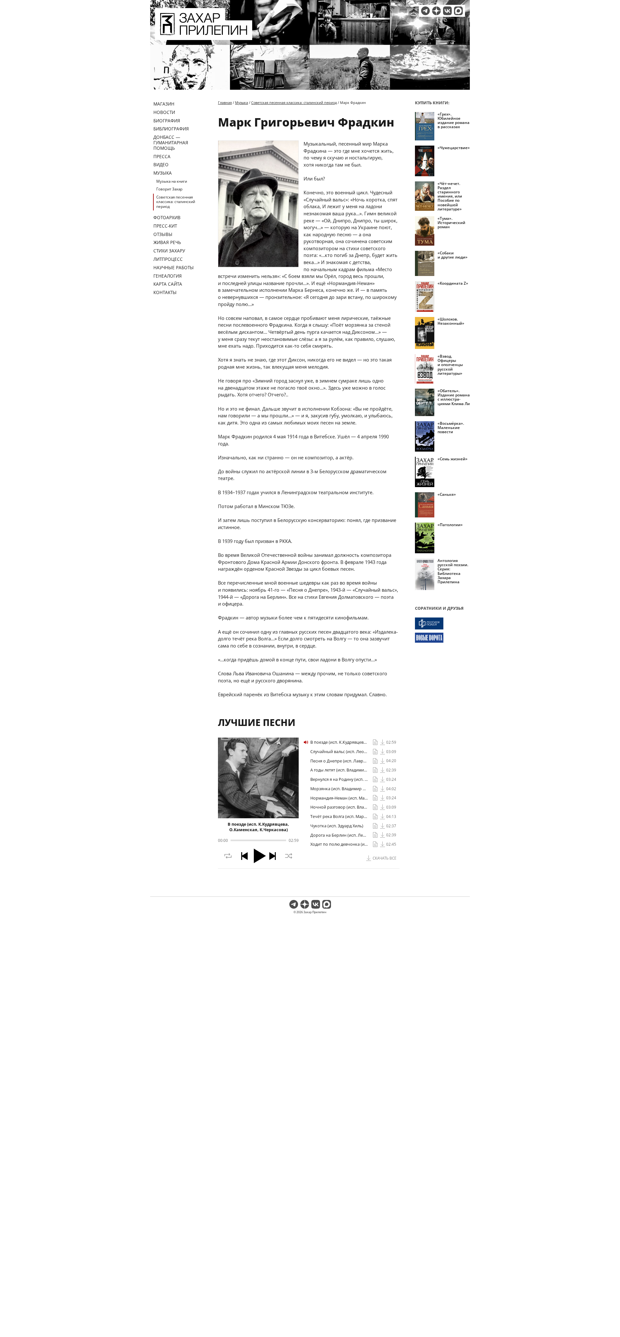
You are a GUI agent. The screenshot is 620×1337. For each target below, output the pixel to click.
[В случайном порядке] (288, 856)
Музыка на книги (171, 181)
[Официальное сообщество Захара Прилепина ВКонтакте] (447, 10)
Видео (161, 164)
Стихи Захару (169, 251)
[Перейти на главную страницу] (203, 36)
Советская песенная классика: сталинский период (175, 201)
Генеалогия (167, 276)
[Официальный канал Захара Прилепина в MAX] (458, 10)
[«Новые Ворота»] (442, 638)
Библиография (171, 129)
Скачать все (384, 858)
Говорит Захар (169, 189)
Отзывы (162, 234)
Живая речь (167, 242)
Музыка (162, 173)
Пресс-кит (165, 226)
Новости (164, 112)
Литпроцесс (168, 259)
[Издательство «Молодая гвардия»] (442, 623)
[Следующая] (272, 856)
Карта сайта (167, 284)
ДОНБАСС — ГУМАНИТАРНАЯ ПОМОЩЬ (170, 142)
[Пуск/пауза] (260, 856)
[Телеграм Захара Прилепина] (425, 10)
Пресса (161, 156)
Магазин (163, 104)
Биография (166, 120)
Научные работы (173, 267)
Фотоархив (167, 217)
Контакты (165, 292)
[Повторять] (228, 856)
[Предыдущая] (244, 856)
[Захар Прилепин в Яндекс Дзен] (436, 10)
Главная (225, 102)
